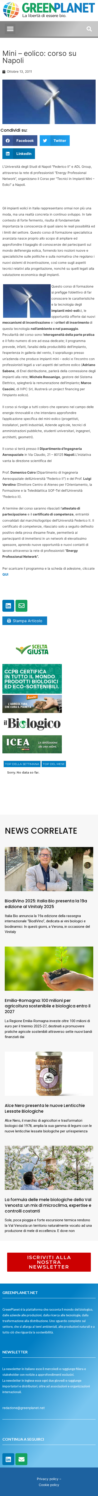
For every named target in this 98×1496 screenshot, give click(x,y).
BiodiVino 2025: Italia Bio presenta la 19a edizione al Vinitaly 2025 (46, 903)
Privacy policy (48, 1479)
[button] (10, 29)
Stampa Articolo (27, 620)
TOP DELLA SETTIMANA (22, 764)
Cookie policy (49, 1485)
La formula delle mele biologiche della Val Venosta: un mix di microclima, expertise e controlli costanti (48, 1205)
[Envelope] (21, 606)
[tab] (22, 764)
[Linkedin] (8, 606)
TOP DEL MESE (54, 764)
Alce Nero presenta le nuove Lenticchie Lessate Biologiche (45, 1108)
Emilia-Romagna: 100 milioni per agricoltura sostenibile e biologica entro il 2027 (47, 1006)
